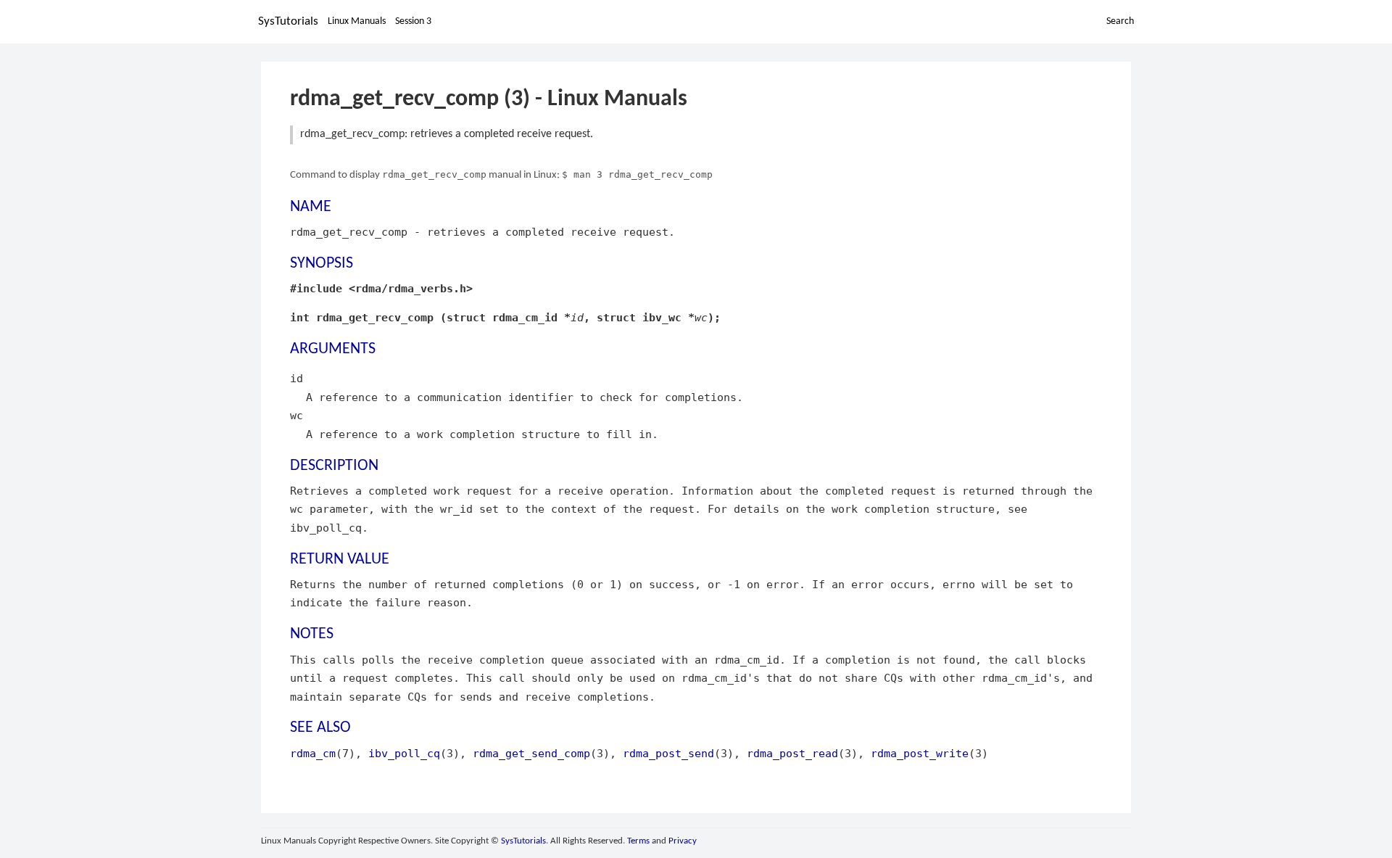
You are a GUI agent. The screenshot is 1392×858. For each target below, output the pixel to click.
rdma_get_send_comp (531, 753)
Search (1120, 21)
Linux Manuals (357, 21)
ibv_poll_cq (404, 753)
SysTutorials (288, 21)
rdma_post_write (920, 753)
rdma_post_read (792, 753)
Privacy (682, 841)
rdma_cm (313, 753)
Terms (638, 841)
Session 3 (413, 21)
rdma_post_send (668, 753)
